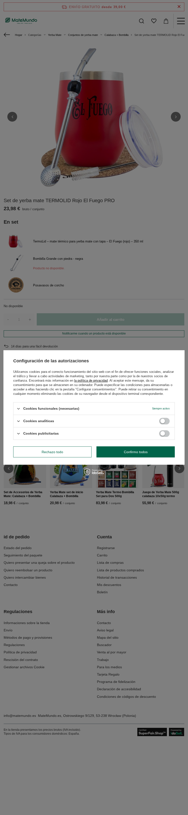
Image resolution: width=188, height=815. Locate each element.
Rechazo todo (52, 452)
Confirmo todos (136, 452)
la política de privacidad (91, 380)
